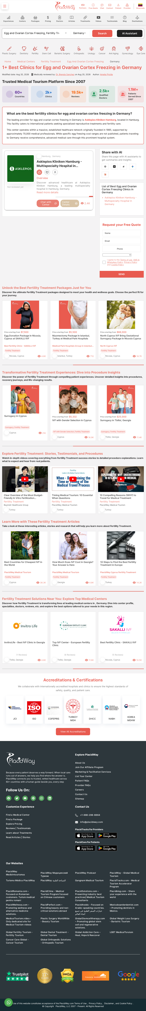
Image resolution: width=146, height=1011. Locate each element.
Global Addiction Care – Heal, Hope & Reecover (88, 934)
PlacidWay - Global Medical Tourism (124, 874)
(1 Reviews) (21, 655)
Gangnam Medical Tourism (89, 880)
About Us (80, 762)
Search (102, 33)
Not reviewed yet (15, 187)
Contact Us (81, 794)
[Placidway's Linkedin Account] (49, 798)
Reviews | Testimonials (18, 828)
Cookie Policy (117, 264)
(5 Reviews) (117, 655)
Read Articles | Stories (18, 837)
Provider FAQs (83, 785)
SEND (121, 274)
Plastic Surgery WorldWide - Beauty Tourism (55, 920)
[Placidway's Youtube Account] (25, 798)
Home (7, 61)
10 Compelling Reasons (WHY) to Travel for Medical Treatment (118, 496)
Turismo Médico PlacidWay (20, 880)
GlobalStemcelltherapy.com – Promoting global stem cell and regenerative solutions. (90, 923)
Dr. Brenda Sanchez (65, 74)
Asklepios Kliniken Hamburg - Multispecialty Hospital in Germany (120, 201)
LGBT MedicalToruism (121, 932)
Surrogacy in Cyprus (15, 416)
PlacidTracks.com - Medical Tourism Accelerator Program (125, 883)
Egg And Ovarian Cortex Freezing (85, 61)
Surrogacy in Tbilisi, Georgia (115, 420)
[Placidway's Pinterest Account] (33, 798)
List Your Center (84, 776)
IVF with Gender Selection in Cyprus (72, 420)
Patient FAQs (82, 780)
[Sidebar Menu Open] (4, 6)
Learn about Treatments (19, 832)
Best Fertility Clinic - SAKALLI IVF (118, 642)
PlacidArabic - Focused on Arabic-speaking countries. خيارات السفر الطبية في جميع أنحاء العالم (89, 909)
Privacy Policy (130, 262)
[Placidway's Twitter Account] (17, 798)
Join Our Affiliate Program (89, 767)
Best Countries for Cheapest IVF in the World (23, 563)
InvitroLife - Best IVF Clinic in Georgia (24, 642)
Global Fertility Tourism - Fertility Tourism (19, 934)
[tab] (37, 591)
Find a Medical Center (18, 814)
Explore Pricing (14, 823)
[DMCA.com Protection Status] (67, 976)
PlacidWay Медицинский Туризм (54, 874)
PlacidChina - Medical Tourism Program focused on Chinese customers (54, 894)
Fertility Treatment (51, 61)
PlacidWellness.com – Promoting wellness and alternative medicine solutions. (19, 909)
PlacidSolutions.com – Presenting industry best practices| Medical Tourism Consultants (89, 896)
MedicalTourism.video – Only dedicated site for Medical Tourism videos (18, 921)
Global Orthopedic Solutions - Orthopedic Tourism (56, 941)
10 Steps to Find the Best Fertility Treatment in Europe (118, 563)
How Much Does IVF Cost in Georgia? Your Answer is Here (72, 563)
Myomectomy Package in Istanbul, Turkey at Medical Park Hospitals (71, 337)
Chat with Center (46, 203)
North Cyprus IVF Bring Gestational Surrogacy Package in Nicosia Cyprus (120, 337)
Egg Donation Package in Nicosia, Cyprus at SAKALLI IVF (22, 337)
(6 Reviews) (69, 655)
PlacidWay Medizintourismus (15, 873)
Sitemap (79, 798)
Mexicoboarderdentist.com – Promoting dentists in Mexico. (124, 907)
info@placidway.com (91, 822)
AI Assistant (129, 33)
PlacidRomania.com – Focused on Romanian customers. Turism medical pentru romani (20, 896)
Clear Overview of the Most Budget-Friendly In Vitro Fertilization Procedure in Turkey (23, 496)
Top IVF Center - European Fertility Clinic (71, 644)
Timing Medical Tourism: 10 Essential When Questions (72, 496)
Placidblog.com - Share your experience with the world (123, 894)
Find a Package (14, 819)
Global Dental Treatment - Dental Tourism (55, 934)
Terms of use (126, 260)
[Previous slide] (6, 332)
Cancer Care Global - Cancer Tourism (17, 941)
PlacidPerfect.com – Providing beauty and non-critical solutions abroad (55, 907)
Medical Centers (26, 61)
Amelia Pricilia (106, 74)
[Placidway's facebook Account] (8, 798)
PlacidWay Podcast (85, 872)
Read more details (47, 192)
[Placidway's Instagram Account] (41, 798)
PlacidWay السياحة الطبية (53, 880)
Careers (79, 789)
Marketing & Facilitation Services (93, 771)
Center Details (66, 203)
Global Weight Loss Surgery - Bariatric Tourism (124, 920)
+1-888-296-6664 (90, 815)
